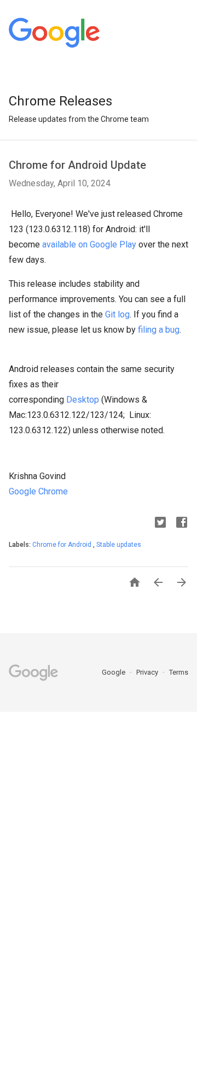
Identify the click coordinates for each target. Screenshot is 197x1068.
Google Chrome (38, 491)
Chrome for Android (62, 544)
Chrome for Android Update (77, 165)
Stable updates (118, 544)
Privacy (148, 672)
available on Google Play (89, 244)
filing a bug (158, 329)
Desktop (82, 399)
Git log (117, 314)
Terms (178, 672)
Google (114, 672)
